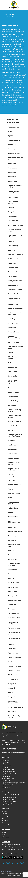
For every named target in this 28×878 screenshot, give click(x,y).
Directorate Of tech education (15, 236)
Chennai (11, 15)
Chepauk (11, 208)
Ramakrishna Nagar (15, 531)
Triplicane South (14, 675)
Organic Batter (6, 787)
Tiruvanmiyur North (15, 657)
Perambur (11, 489)
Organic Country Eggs (8, 799)
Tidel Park (11, 644)
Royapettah (12, 540)
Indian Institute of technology (14, 313)
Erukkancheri (13, 259)
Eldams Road (12, 250)
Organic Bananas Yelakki (9, 801)
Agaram (11, 136)
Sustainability (5, 825)
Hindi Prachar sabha (15, 308)
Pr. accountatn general (13, 503)
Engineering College (15, 254)
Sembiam (11, 578)
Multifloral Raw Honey (8, 778)
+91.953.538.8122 (9, 749)
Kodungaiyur (12, 367)
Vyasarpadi (12, 711)
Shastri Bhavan (13, 583)
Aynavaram (12, 177)
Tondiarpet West (14, 670)
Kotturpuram (12, 372)
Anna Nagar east (14, 153)
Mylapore (11, 440)
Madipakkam (12, 405)
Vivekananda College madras (13, 702)
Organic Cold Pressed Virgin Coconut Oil (13, 783)
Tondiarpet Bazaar (14, 666)
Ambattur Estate (14, 140)
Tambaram (12, 605)
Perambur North (14, 493)
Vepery (10, 692)
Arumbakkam (13, 168)
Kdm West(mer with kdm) (15, 347)
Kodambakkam (13, 363)
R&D (3, 818)
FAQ (3, 822)
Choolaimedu (13, 221)
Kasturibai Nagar (14, 342)
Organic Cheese (6, 765)
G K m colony (12, 276)
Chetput (11, 212)
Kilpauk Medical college (14, 357)
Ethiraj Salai (12, 263)
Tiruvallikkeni (13, 649)
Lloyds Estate (13, 396)
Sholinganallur (13, 596)
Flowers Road (13, 268)
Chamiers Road (13, 197)
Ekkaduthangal (13, 246)
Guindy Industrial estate (14, 299)
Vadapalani (12, 684)
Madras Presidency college (15, 416)
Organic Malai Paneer (8, 769)
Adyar (10, 131)
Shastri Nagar (13, 587)
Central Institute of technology (15, 186)
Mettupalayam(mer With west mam (15, 435)
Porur (10, 498)
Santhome (11, 574)
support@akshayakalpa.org (13, 752)
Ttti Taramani (13, 679)
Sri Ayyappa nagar (14, 600)
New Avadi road (14, 454)
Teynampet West (14, 618)
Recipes (4, 832)
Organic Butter (6, 767)
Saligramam (12, 569)
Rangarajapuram (14, 536)
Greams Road (13, 294)
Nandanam (12, 445)
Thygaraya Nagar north (14, 633)
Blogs (3, 835)
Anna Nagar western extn (15, 158)
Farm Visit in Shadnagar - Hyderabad (12, 849)
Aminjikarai (12, 144)
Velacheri (11, 688)
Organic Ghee (5, 763)
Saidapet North (13, 559)
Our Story (4, 814)
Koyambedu (12, 376)
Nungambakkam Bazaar (14, 463)
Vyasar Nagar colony (15, 707)
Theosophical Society (13, 623)
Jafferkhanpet (13, 323)
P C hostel (11, 480)
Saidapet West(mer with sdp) (15, 564)
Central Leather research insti (13, 192)
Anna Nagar (12, 149)
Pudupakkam (13, 508)
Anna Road (12, 163)
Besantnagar (12, 181)
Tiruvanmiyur (13, 653)
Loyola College (13, 401)
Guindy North (13, 304)
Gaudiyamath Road (15, 281)
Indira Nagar (12, 319)
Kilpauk (10, 352)
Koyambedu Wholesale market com (14, 382)
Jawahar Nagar (13, 332)
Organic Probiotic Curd (8, 771)
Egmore (11, 241)
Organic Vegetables (7, 804)
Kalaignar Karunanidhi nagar (14, 337)
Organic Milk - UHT (7, 785)
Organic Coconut (6, 780)
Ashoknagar (12, 172)
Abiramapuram (13, 127)
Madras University (14, 421)
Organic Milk (5, 760)
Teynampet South (14, 613)
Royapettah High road (14, 545)
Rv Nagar (11, 550)
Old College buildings (12, 475)
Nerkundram (12, 449)
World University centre (14, 716)
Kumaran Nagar (13, 392)
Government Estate (15, 289)
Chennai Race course (13, 202)
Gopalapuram (13, 285)
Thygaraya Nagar (14, 628)
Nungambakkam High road (14, 469)
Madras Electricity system (14, 410)
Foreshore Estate (14, 272)
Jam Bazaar (12, 327)
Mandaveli (11, 430)
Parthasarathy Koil (14, 485)
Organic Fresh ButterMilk (9, 774)
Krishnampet (12, 388)
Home (6, 15)
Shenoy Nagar (13, 591)
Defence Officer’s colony (14, 230)
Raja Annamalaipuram (14, 522)
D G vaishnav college (15, 225)
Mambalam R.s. (13, 426)
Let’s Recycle (5, 837)
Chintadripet (12, 216)
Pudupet (11, 512)
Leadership (5, 816)
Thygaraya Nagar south (14, 639)
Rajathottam (12, 527)
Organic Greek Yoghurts (9, 797)
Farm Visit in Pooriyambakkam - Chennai (13, 847)
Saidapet (11, 555)
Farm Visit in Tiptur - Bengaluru (11, 845)
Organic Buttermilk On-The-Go (11, 795)
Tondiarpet (12, 662)
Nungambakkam (14, 458)
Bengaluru (11, 873)
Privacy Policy (5, 820)
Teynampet (12, 609)
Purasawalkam (13, 517)
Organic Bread (6, 776)
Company (4, 811)
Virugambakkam (14, 697)
